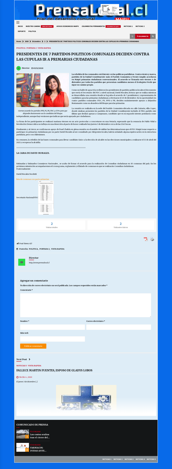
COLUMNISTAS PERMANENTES (100, 26)
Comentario (26, 290)
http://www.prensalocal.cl (39, 263)
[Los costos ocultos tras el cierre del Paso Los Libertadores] (22, 434)
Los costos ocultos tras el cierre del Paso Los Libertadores (39, 436)
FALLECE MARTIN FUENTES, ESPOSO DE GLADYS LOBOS (54, 370)
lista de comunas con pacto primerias (32, 179)
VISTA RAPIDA (44, 48)
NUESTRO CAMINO (39, 26)
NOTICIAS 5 (21, 366)
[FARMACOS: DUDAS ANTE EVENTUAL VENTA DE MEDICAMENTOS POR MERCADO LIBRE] (22, 447)
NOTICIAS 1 (128, 26)
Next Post (21, 359)
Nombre (24, 321)
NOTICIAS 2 (140, 26)
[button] (132, 36)
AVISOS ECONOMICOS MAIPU (68, 26)
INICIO (20, 26)
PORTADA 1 (31, 48)
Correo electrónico (95, 321)
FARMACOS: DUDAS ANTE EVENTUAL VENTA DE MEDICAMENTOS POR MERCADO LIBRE (39, 449)
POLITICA (32, 31)
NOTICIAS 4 (140, 459)
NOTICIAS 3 (129, 459)
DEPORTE (21, 31)
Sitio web (24, 333)
